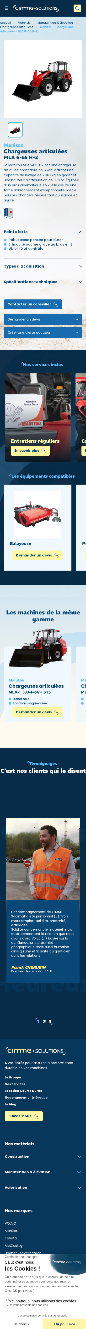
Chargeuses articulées (16, 27)
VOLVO (10, 1223)
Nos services (15, 1084)
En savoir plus (26, 450)
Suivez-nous (20, 1116)
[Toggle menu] (6, 8)
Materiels (24, 23)
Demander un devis (34, 555)
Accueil (5, 23)
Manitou (11, 1230)
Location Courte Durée (23, 1091)
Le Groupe (13, 1077)
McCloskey (14, 1245)
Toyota (11, 1238)
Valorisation (16, 1187)
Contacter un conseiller (29, 304)
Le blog (10, 1104)
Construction (17, 1156)
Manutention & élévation (55, 23)
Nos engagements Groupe (26, 1097)
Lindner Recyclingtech (23, 1253)
